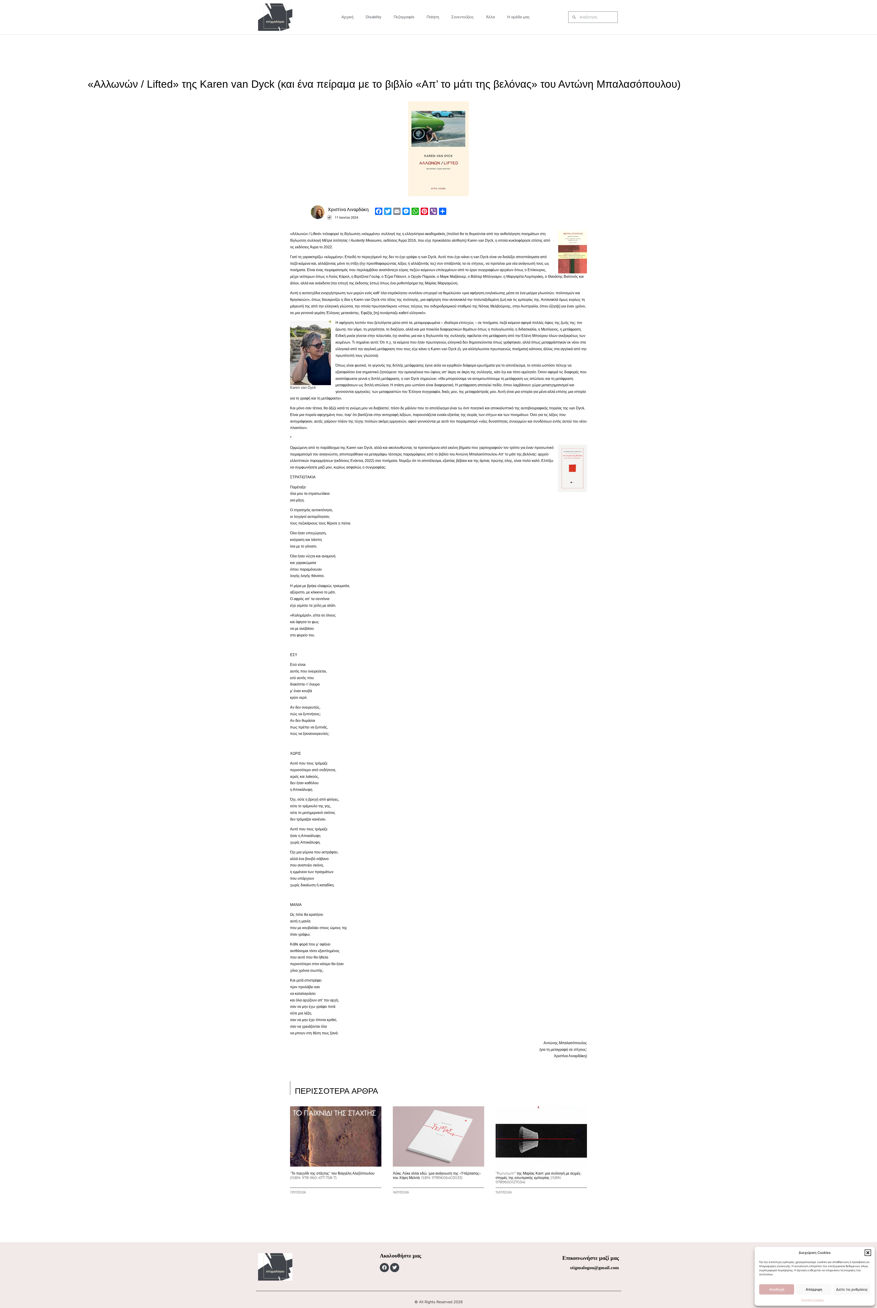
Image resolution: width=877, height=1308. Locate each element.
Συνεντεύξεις (462, 17)
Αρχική (347, 17)
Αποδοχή (776, 1289)
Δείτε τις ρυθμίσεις (852, 1289)
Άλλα (490, 17)
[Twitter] (394, 1267)
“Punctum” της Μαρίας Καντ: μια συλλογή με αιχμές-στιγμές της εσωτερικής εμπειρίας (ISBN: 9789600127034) (539, 1177)
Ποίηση (433, 17)
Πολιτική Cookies (812, 1300)
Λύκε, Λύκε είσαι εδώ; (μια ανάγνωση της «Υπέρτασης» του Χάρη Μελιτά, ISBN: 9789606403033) (437, 1175)
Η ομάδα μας (518, 17)
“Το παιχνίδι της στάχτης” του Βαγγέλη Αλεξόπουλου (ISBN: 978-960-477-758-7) (332, 1175)
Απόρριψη (814, 1289)
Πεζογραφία (404, 17)
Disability (373, 17)
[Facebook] (384, 1267)
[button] (868, 1252)
